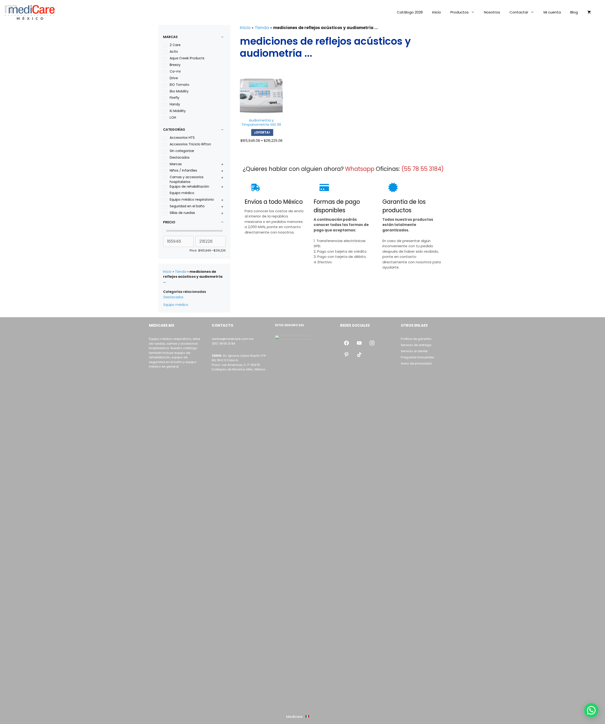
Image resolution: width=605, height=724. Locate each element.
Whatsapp (359, 169)
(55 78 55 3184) (422, 169)
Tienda (262, 27)
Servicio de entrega (416, 345)
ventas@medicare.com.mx (233, 339)
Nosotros (492, 12)
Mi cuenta (552, 12)
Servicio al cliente (414, 351)
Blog (574, 12)
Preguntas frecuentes (417, 357)
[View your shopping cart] (589, 12)
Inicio (436, 12)
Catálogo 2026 (410, 12)
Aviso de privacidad (416, 363)
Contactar (519, 12)
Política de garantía (416, 339)
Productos (459, 12)
